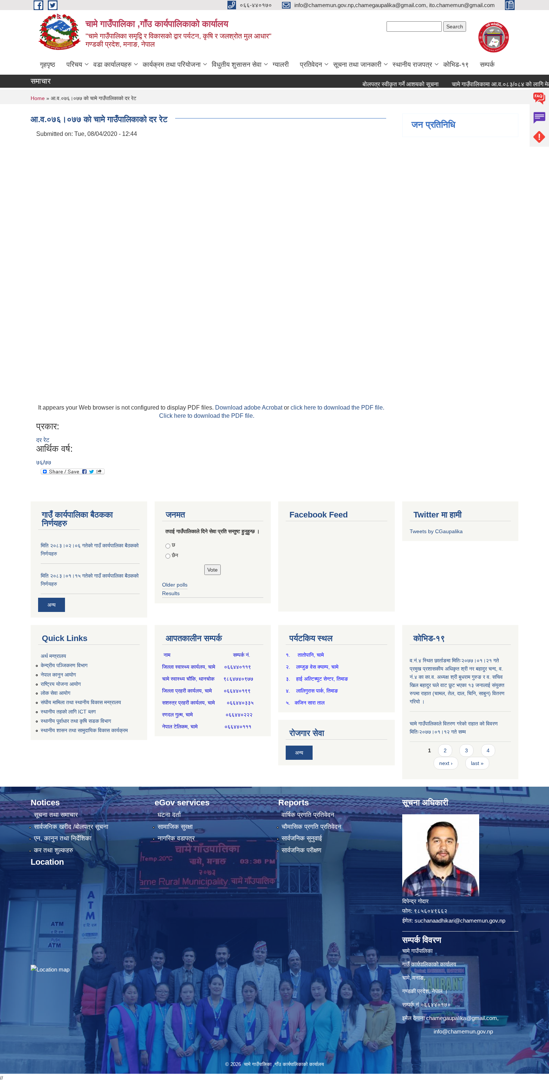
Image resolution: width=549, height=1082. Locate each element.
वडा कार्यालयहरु (112, 64)
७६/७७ (43, 462)
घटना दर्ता (169, 814)
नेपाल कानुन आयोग (58, 675)
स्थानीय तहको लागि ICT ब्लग (68, 712)
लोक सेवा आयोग (55, 693)
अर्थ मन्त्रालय (53, 656)
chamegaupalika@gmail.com (461, 1018)
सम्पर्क (487, 64)
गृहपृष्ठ (47, 64)
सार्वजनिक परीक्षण (301, 850)
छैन (175, 555)
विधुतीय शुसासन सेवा (236, 64)
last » (477, 763)
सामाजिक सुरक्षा (175, 826)
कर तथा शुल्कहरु (53, 850)
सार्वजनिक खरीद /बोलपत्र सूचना (71, 826)
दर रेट (42, 440)
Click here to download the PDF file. (206, 416)
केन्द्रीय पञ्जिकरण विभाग (64, 665)
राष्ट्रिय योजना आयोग (61, 684)
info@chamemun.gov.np (463, 1031)
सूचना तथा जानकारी (357, 64)
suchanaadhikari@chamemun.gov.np (460, 920)
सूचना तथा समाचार (56, 814)
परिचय (74, 64)
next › (446, 763)
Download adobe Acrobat (249, 407)
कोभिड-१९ (456, 64)
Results (171, 593)
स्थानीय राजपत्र (412, 64)
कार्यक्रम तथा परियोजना (172, 64)
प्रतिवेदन (311, 64)
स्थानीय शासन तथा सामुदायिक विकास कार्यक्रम (84, 730)
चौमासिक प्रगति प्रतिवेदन (311, 826)
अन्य (51, 605)
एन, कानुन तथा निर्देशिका (63, 838)
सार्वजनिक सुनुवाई (302, 838)
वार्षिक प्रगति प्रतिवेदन (308, 814)
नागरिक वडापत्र (176, 838)
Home (38, 98)
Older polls (174, 585)
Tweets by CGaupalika (436, 531)
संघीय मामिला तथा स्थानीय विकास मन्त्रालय (81, 702)
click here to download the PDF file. (337, 407)
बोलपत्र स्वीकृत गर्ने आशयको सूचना (380, 84)
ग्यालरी (281, 64)
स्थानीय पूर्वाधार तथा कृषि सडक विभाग (76, 721)
